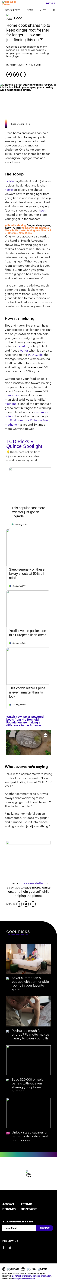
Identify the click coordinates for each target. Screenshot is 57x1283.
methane (14, 395)
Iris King (10, 181)
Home (30, 10)
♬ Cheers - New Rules (18, 233)
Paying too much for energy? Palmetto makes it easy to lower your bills (30, 1034)
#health (9, 230)
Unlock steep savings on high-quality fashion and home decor (30, 1136)
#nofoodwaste (40, 228)
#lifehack (46, 230)
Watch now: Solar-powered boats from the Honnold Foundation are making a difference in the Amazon (25, 721)
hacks (9, 189)
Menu (50, 3)
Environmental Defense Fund (30, 420)
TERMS (26, 1204)
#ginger (26, 228)
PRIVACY (9, 1209)
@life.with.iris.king (15, 225)
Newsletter (12, 10)
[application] (28, 743)
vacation (22, 346)
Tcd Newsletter (17, 1222)
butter (24, 350)
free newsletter (33, 883)
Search (42, 3)
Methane (11, 404)
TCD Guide (35, 354)
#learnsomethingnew (27, 230)
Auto (43, 10)
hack (42, 210)
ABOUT (8, 1204)
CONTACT (28, 1209)
